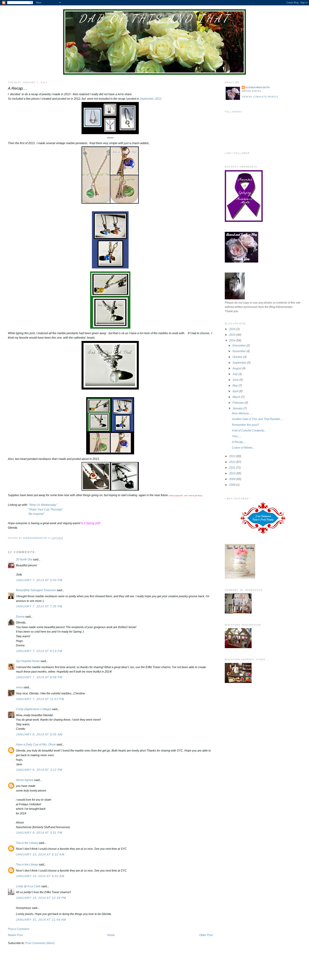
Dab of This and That (154, 18)
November (239, 351)
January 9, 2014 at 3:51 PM (39, 832)
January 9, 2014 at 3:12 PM (39, 769)
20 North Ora (24, 559)
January (237, 408)
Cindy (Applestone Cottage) (33, 709)
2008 (232, 484)
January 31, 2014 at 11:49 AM (41, 919)
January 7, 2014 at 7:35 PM (39, 606)
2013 (232, 456)
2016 (232, 329)
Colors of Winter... (243, 447)
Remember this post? (245, 424)
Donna (20, 616)
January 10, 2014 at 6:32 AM (40, 854)
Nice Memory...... (242, 413)
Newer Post (15, 935)
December (239, 345)
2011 (232, 467)
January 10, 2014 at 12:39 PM (41, 897)
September (239, 362)
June (235, 379)
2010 (232, 473)
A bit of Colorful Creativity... (249, 430)
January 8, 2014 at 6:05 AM (39, 734)
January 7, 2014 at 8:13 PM (39, 651)
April (235, 391)
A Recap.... (239, 441)
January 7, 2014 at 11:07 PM (40, 699)
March (236, 396)
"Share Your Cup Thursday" (45, 509)
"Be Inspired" (36, 513)
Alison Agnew (24, 780)
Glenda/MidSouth (257, 87)
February (238, 402)
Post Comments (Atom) (40, 943)
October (237, 356)
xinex (19, 687)
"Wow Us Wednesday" (42, 504)
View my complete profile (260, 97)
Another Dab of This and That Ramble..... (258, 419)
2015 (232, 334)
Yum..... (236, 436)
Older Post (206, 935)
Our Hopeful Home (28, 661)
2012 (232, 461)
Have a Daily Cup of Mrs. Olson (36, 744)
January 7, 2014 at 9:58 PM (39, 677)
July (235, 374)
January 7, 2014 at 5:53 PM (39, 580)
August (237, 368)
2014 (232, 340)
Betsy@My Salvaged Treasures (36, 590)
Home (111, 935)
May (235, 385)
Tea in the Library (27, 842)
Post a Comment (18, 928)
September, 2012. (151, 98)
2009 (232, 479)
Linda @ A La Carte (28, 886)
